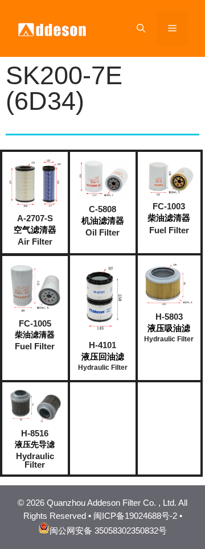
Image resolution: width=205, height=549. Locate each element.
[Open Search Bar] (141, 28)
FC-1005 (35, 323)
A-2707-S (35, 218)
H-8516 (34, 433)
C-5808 (102, 209)
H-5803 (169, 316)
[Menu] (172, 28)
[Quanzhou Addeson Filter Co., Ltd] (54, 27)
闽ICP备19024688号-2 (135, 516)
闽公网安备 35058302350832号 (108, 530)
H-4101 (102, 345)
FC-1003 (169, 206)
